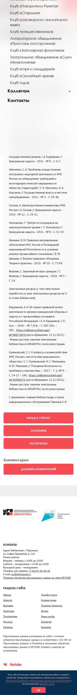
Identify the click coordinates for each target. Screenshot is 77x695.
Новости (7, 600)
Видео (44, 611)
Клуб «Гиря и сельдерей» (32, 69)
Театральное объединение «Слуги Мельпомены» (41, 59)
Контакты (18, 100)
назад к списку (38, 417)
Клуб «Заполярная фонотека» (37, 50)
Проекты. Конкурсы (51, 605)
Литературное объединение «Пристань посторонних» (36, 41)
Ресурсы (7, 621)
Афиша (7, 594)
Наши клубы (48, 616)
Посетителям (10, 616)
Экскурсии (8, 611)
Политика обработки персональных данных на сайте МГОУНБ (37, 577)
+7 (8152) (39, 571)
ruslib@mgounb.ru (21, 574)
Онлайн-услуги (49, 594)
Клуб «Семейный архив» (32, 76)
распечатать (39, 443)
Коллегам (19, 91)
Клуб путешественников (31, 31)
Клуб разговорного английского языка (39, 22)
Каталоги (8, 627)
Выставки (8, 605)
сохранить (39, 430)
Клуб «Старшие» (25, 13)
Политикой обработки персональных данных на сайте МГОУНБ (37, 680)
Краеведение (48, 600)
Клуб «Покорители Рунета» (34, 6)
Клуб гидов (19, 82)
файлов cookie (47, 683)
